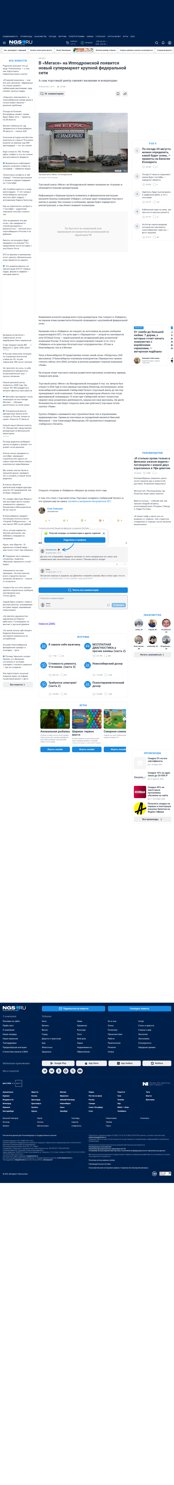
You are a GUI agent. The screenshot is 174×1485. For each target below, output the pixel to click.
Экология (142, 1034)
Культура (81, 1030)
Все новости (18, 60)
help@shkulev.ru (21, 1160)
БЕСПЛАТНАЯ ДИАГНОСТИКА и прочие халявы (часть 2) (109, 648)
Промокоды (26, 36)
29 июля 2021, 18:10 (46, 87)
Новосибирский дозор (107, 663)
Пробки (87, 43)
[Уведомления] (163, 43)
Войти (48, 606)
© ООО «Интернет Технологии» (15, 1174)
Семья (111, 1052)
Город (44, 1034)
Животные (47, 1047)
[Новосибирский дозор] (88, 669)
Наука (80, 1043)
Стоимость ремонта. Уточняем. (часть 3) (63, 665)
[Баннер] (83, 50)
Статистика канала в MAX (15, 1052)
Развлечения (114, 1043)
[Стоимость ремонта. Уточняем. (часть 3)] (44, 669)
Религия (112, 1047)
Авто (44, 1021)
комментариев (54, 93)
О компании (8, 1030)
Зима (79, 1021)
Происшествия (115, 1034)
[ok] (58, 1071)
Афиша (90, 36)
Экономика (143, 1038)
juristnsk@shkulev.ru (64, 1158)
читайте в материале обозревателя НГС (89, 501)
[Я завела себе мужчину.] (44, 650)
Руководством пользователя (100, 1147)
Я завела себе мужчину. (65, 644)
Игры (125, 36)
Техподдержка (9, 1043)
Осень (111, 1025)
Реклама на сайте (11, 1021)
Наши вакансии (10, 1038)
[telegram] (44, 1071)
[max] (66, 1071)
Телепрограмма (77, 36)
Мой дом (81, 1038)
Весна (45, 1030)
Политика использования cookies (102, 1160)
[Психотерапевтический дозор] (88, 688)
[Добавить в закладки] (118, 93)
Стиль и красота (146, 1025)
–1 (124, 564)
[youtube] (80, 1071)
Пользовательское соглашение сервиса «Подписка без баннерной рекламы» (118, 1168)
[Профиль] (169, 43)
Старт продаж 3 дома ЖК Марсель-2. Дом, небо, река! (16, 346)
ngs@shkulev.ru (32, 1156)
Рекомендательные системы (100, 1164)
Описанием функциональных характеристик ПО (107, 1149)
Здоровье (46, 1052)
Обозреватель (51, 550)
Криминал (82, 1025)
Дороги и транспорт (51, 1038)
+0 (117, 564)
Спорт (141, 1021)
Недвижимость (10, 36)
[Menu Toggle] (4, 43)
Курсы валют (114, 36)
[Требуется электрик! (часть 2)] (44, 688)
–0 (124, 583)
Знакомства (40, 36)
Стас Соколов (55, 508)
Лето (79, 1034)
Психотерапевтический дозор (108, 684)
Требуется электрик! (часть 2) (63, 684)
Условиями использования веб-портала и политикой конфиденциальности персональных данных (127, 1151)
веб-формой (47, 1160)
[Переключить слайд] (124, 719)
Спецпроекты (144, 1043)
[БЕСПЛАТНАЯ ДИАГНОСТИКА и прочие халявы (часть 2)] (88, 650)
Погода (52, 36)
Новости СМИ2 (47, 623)
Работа (111, 1038)
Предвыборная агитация (15, 1047)
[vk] (51, 1071)
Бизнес (45, 1025)
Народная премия (146, 1047)
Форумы (62, 36)
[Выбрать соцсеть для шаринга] (125, 93)
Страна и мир (144, 1030)
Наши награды (10, 1034)
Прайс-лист (8, 1025)
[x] (73, 1071)
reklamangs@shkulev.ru (97, 1137)
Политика (112, 1030)
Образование (83, 1052)
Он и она (112, 1021)
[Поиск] (156, 43)
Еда (43, 1043)
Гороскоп (100, 36)
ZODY (132, 36)
